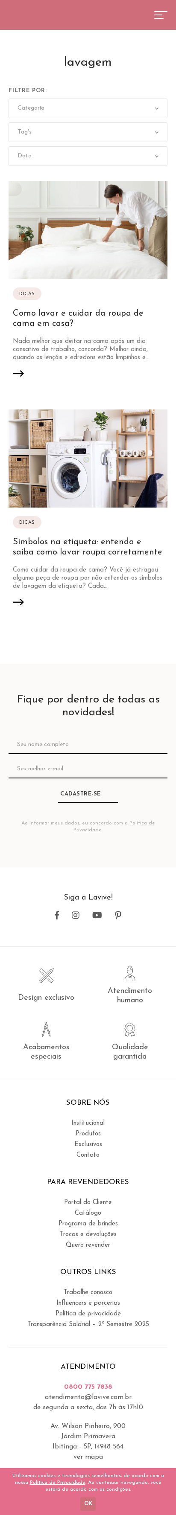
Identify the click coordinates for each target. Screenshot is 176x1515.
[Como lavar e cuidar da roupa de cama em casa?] (88, 286)
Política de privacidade (88, 1314)
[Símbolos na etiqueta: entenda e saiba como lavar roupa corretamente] (88, 515)
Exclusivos (88, 1144)
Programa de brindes (88, 1224)
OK (88, 1503)
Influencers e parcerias (88, 1303)
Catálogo (88, 1213)
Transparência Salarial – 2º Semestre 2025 (88, 1324)
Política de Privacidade (57, 1482)
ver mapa (88, 1457)
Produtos (88, 1134)
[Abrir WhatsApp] (154, 1493)
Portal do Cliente (88, 1202)
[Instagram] (75, 915)
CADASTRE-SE (80, 794)
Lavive (40, 14)
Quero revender (88, 1245)
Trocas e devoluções (88, 1234)
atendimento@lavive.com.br (88, 1397)
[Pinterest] (118, 915)
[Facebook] (57, 915)
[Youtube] (97, 915)
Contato (88, 1155)
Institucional (88, 1123)
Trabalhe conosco (88, 1292)
